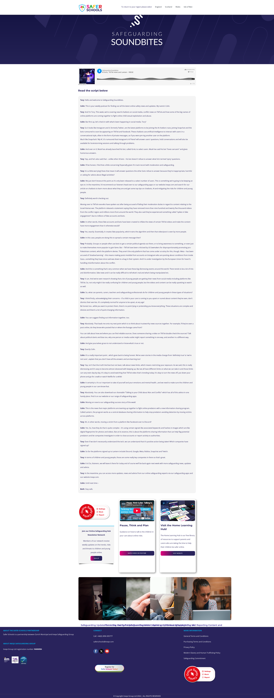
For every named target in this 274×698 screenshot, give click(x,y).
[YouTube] (107, 651)
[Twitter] (101, 651)
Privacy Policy (189, 647)
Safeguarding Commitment (195, 658)
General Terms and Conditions (196, 636)
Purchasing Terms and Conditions (197, 642)
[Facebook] (95, 651)
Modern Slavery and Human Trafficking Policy (202, 653)
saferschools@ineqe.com (103, 642)
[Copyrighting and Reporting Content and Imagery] (202, 598)
